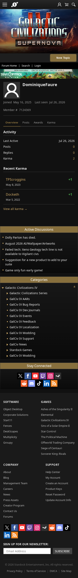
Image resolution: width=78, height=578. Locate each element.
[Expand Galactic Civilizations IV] (3, 288)
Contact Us (10, 511)
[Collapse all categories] (74, 287)
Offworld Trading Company (58, 442)
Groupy (8, 442)
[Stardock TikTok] (39, 383)
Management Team (15, 483)
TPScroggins (16, 179)
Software (11, 402)
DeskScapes (10, 431)
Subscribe (62, 551)
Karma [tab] (51, 122)
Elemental (47, 415)
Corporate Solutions (15, 415)
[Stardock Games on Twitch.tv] (43, 376)
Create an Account (57, 483)
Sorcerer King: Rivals (53, 454)
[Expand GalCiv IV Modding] (7, 333)
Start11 (7, 420)
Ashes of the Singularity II (56, 409)
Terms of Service (36, 571)
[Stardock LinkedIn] (46, 383)
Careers (8, 489)
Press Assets (11, 500)
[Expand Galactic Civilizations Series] (7, 293)
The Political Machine (54, 437)
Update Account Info (58, 500)
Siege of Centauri (51, 448)
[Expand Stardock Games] (7, 350)
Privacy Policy (14, 571)
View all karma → (15, 209)
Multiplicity (10, 437)
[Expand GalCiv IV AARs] (7, 299)
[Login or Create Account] (59, 4)
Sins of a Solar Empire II (55, 426)
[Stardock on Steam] (58, 376)
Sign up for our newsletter (25, 544)
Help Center (53, 472)
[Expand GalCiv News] (7, 345)
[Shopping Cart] (66, 4)
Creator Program (13, 505)
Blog (6, 477)
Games (46, 402)
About (7, 472)
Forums (8, 516)
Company (11, 465)
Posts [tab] (25, 122)
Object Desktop (12, 409)
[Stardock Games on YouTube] (35, 376)
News (6, 494)
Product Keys (54, 489)
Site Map (66, 571)
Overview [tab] (11, 122)
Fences (7, 426)
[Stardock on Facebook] (28, 376)
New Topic (63, 57)
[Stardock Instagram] (50, 376)
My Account (53, 477)
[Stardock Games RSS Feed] (54, 383)
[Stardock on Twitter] (20, 376)
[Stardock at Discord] (31, 383)
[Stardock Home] (14, 4)
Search (26, 65)
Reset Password (55, 494)
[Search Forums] (74, 4)
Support (52, 465)
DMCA (53, 571)
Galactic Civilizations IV (55, 420)
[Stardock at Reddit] (24, 383)
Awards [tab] (38, 122)
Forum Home (9, 65)
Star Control (48, 431)
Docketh (12, 194)
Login (38, 65)
